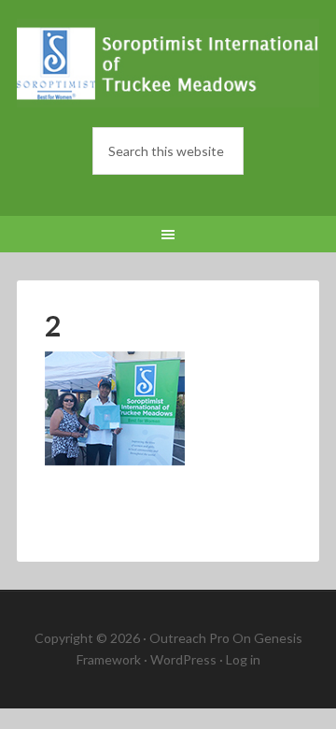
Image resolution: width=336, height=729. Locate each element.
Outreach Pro (189, 638)
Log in (243, 659)
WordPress (183, 659)
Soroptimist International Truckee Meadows (168, 65)
